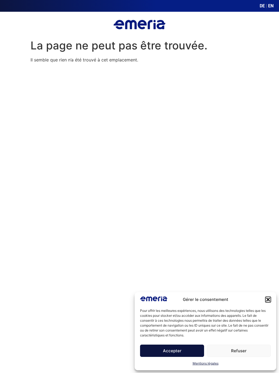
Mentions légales (206, 363)
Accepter (172, 350)
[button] (268, 299)
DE (262, 5)
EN (271, 5)
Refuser (239, 350)
